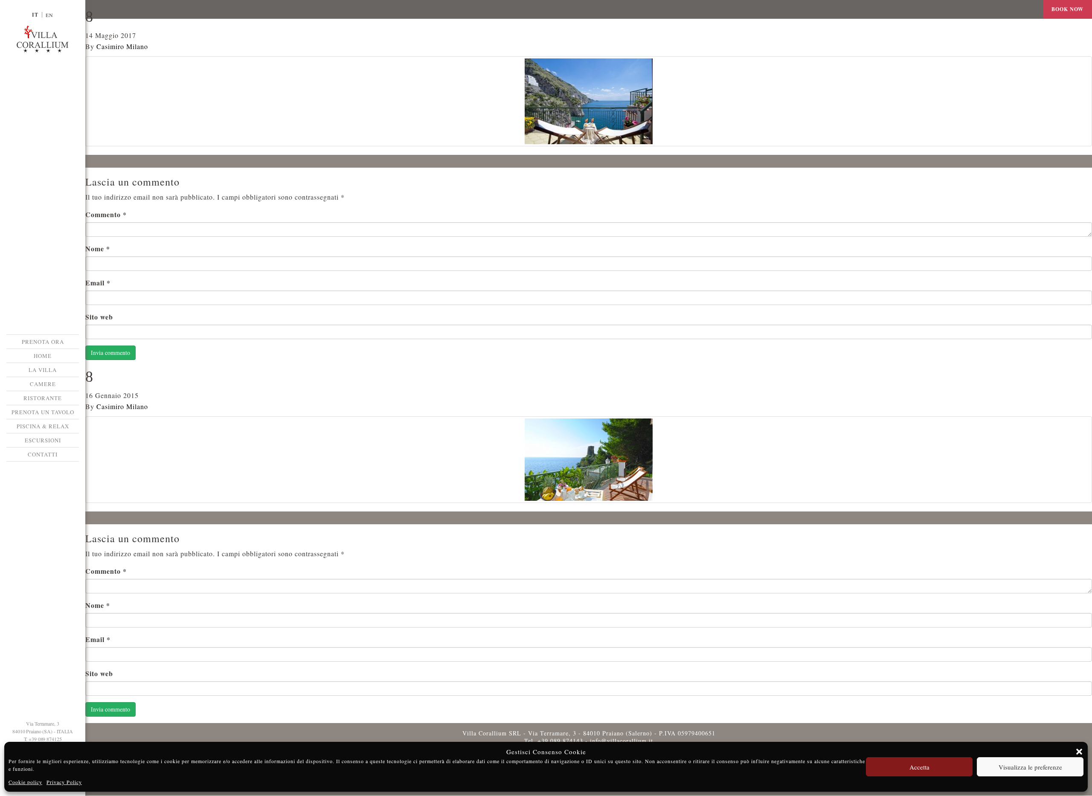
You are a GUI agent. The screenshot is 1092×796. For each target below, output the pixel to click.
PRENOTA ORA (43, 342)
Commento (106, 214)
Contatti (43, 454)
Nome (97, 248)
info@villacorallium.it (621, 741)
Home (43, 356)
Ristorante (42, 398)
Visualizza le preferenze (1030, 767)
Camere (43, 384)
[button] (1079, 751)
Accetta (919, 767)
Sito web (99, 317)
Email (97, 283)
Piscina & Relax (43, 426)
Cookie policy (25, 782)
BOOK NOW (1067, 9)
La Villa (43, 370)
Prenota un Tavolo (43, 412)
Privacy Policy (64, 782)
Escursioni (43, 440)
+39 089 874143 (560, 741)
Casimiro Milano (122, 46)
